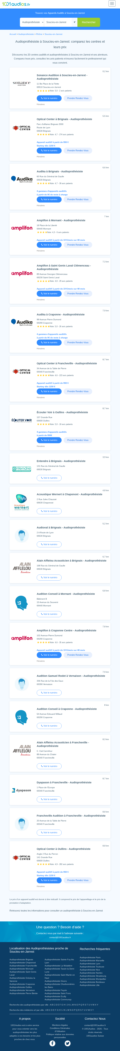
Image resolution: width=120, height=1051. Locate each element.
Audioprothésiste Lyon (90, 963)
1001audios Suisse (95, 1036)
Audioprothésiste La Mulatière (58, 965)
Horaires (41, 104)
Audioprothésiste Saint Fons (58, 993)
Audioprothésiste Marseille (92, 960)
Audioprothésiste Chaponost (23, 962)
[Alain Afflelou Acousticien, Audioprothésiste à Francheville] (21, 752)
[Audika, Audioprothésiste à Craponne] (21, 323)
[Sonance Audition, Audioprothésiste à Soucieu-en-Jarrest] (21, 84)
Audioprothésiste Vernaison (22, 990)
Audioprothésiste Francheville (23, 965)
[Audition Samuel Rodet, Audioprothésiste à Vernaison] (21, 684)
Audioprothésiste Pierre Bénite (24, 993)
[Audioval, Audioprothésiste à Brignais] (21, 536)
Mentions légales (60, 1025)
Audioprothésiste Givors (56, 981)
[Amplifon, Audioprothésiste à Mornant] (21, 229)
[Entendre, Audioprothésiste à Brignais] (21, 469)
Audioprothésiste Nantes (91, 973)
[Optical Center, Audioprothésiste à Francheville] (21, 372)
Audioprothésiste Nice (90, 970)
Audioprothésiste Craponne (22, 984)
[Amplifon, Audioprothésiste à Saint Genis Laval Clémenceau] (21, 274)
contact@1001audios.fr (60, 937)
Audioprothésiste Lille (90, 985)
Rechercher (89, 22)
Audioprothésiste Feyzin (56, 990)
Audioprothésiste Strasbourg (93, 976)
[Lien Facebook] (52, 1043)
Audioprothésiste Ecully (55, 996)
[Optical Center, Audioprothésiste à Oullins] (21, 858)
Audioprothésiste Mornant (21, 969)
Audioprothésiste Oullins (21, 987)
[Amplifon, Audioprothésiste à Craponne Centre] (21, 639)
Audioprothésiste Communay (58, 999)
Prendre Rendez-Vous (78, 98)
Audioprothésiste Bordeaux (92, 982)
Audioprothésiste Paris (90, 957)
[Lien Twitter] (68, 1043)
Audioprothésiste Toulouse (92, 966)
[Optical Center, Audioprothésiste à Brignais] (21, 128)
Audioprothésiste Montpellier (93, 979)
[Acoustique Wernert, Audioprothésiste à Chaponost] (21, 503)
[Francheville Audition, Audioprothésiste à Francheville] (21, 824)
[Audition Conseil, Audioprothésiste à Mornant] (21, 604)
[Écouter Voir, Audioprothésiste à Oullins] (21, 421)
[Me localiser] (74, 22)
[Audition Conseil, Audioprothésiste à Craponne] (21, 718)
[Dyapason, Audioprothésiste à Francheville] (21, 791)
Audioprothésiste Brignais (21, 959)
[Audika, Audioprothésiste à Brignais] (21, 180)
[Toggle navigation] (112, 3)
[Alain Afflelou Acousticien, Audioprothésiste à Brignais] (21, 569)
